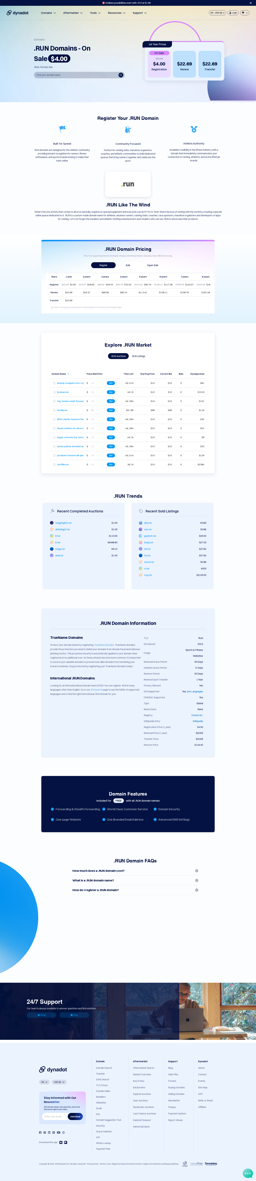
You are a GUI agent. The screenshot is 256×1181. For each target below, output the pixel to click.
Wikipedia (198, 721)
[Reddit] (63, 1132)
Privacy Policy (93, 1164)
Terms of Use (105, 1164)
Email (43, 1015)
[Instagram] (45, 1132)
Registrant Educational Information (127, 1164)
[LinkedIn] (49, 1132)
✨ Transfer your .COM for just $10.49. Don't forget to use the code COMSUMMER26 (126, 2)
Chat (75, 1015)
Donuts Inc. (197, 715)
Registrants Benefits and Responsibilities (161, 1164)
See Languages (195, 691)
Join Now (75, 1116)
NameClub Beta (141, 1126)
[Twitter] (53, 1132)
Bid (110, 383)
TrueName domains (104, 644)
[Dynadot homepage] (17, 12)
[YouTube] (58, 1132)
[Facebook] (40, 1132)
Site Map (202, 1087)
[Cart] (244, 12)
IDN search (96, 689)
